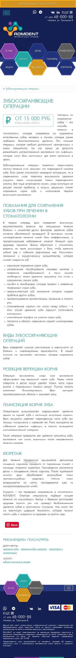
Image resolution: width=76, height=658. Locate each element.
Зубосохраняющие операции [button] (22, 89)
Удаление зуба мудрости (34, 549)
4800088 (59, 17)
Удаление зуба (10, 549)
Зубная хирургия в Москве (16, 562)
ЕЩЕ (66, 12)
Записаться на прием (38, 4)
